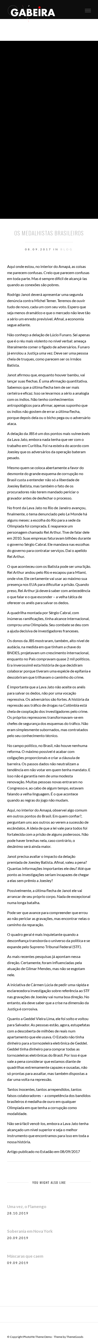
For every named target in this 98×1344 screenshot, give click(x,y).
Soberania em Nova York (30, 1231)
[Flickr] (52, 1329)
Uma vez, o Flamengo (26, 1206)
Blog (66, 249)
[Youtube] (58, 1329)
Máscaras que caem (25, 1256)
